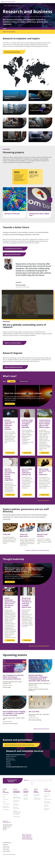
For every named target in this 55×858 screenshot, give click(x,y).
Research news (9, 112)
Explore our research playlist (13, 343)
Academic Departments (36, 110)
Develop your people (10, 139)
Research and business (13, 5)
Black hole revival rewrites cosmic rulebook (23, 393)
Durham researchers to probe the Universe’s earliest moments (10, 424)
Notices (15, 794)
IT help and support (47, 809)
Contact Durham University (12, 780)
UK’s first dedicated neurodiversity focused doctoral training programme (10, 474)
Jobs (4, 797)
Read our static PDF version (13, 254)
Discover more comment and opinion (39, 646)
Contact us (5, 799)
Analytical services (25, 798)
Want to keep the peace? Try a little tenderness (44, 471)
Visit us (4, 801)
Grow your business (10, 126)
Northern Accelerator (12, 213)
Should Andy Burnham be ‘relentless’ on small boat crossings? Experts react (27, 602)
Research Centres (35, 126)
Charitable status (7, 842)
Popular (12, 381)
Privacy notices (6, 851)
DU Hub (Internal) (46, 805)
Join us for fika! (34, 711)
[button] (50, 200)
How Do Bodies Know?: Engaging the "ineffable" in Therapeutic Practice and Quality (14, 713)
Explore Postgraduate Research (14, 367)
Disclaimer (5, 844)
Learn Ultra (47, 793)
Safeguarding (16, 816)
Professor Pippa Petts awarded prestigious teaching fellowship (27, 423)
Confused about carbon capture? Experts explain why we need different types (44, 423)
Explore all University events (41, 728)
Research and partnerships (37, 798)
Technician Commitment (47, 802)
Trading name (6, 846)
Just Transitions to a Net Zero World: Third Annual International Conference (13, 677)
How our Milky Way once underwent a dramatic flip (27, 471)
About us (26, 780)
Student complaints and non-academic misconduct (17, 812)
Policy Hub (6, 534)
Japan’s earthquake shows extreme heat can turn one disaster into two (10, 602)
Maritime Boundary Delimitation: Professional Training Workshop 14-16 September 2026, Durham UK (39, 678)
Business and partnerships (12, 52)
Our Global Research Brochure (13, 248)
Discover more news (43, 500)
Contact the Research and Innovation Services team (20, 745)
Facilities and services (36, 138)
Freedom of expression (16, 801)
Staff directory (47, 799)
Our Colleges (6, 804)
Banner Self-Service (47, 796)
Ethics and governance (24, 535)
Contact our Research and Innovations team (37, 550)
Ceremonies (6, 809)
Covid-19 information (16, 804)
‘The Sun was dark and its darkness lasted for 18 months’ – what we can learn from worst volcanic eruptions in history (24, 569)
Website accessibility (16, 808)
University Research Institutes (10, 97)
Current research (35, 98)
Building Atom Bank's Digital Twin (39, 214)
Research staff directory (42, 535)
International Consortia (37, 795)
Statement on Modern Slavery (17, 797)
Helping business (25, 795)
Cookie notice (6, 849)
